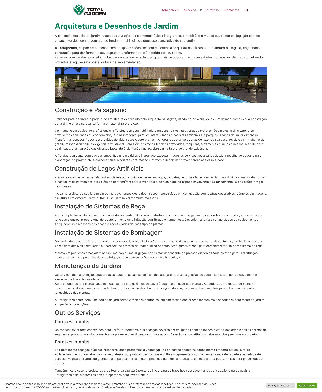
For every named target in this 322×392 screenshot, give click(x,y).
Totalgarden (170, 10)
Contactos (231, 10)
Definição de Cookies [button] (280, 385)
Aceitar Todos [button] (307, 385)
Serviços (190, 10)
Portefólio (212, 10)
